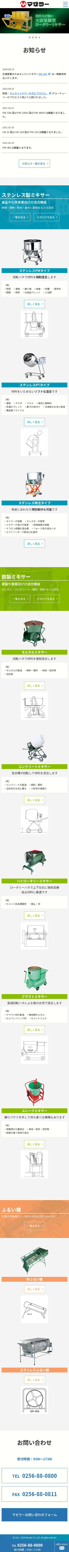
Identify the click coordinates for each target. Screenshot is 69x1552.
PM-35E (43, 74)
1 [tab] (29, 37)
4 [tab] (39, 37)
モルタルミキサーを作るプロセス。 (29, 93)
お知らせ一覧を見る (33, 163)
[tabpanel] (34, 20)
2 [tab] (33, 37)
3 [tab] (36, 37)
